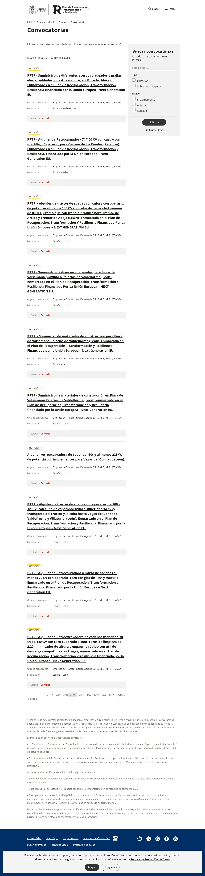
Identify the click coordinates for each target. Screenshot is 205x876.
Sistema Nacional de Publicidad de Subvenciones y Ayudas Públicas (67, 758)
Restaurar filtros (154, 130)
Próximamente (146, 99)
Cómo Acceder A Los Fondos (52, 22)
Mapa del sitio (70, 838)
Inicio (30, 22)
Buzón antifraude (36, 844)
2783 (72, 694)
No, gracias (110, 867)
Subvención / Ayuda (149, 86)
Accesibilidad (34, 838)
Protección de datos (84, 844)
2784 (81, 696)
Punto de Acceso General (44, 778)
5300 (111, 696)
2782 (65, 696)
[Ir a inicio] (58, 9)
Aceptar (92, 867)
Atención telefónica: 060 (96, 838)
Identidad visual (59, 844)
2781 (58, 696)
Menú (173, 8)
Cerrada (142, 110)
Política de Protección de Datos (150, 859)
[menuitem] (34, 838)
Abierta (141, 105)
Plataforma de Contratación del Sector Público (56, 744)
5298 (96, 696)
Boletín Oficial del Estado (44, 788)
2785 (89, 696)
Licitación (142, 81)
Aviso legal (52, 838)
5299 (104, 696)
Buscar (154, 8)
